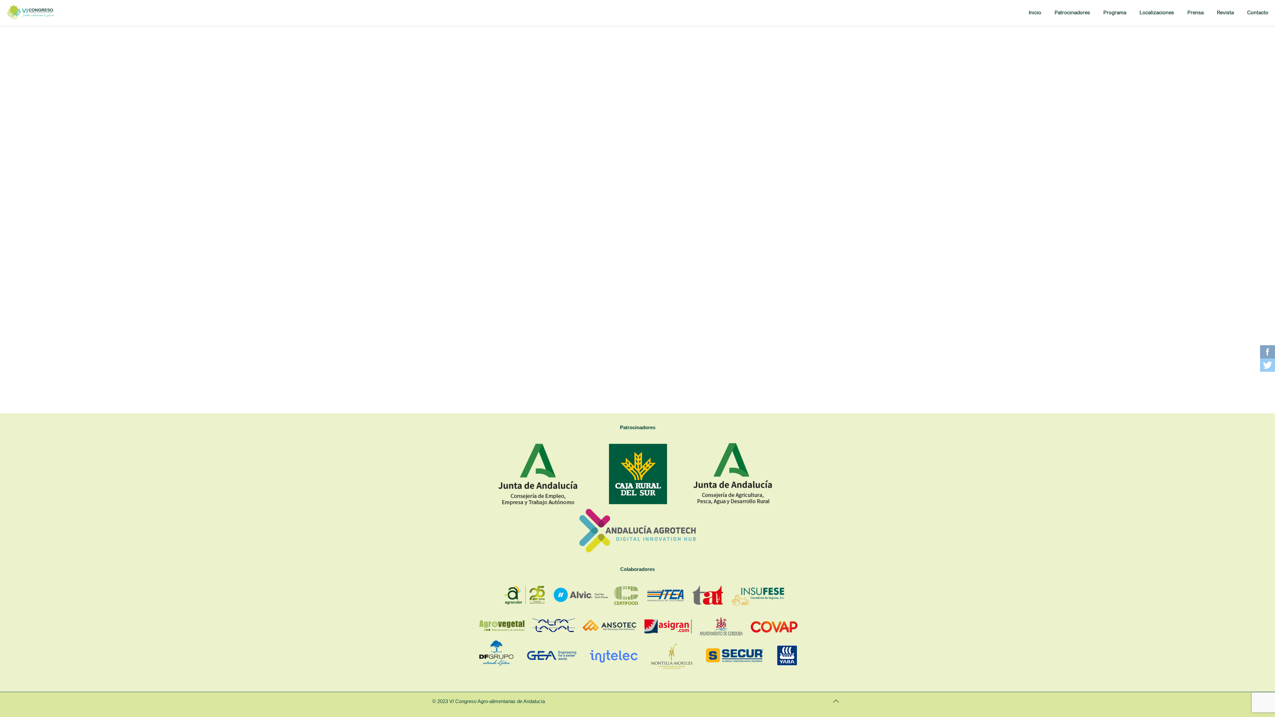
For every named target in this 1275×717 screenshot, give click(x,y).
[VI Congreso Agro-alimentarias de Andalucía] (30, 12)
